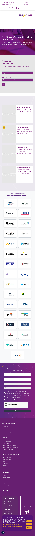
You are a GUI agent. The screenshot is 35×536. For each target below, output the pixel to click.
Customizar (28, 520)
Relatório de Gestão (7, 437)
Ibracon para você (7, 457)
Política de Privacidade (8, 449)
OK (3, 84)
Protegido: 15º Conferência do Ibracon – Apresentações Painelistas (25, 150)
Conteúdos (5, 463)
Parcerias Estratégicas (8, 432)
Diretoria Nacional (7, 481)
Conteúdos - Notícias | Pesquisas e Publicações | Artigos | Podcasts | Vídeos (17, 392)
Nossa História (6, 426)
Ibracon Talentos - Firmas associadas (11, 447)
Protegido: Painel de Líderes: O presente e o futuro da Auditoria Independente (24, 170)
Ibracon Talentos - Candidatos (9, 445)
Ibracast (4, 465)
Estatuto (5, 475)
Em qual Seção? (7, 77)
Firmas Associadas (7, 439)
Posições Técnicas (10, 399)
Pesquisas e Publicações (8, 467)
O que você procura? (8, 70)
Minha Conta (6, 493)
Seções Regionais (7, 435)
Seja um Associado (7, 441)
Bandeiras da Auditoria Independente (11, 430)
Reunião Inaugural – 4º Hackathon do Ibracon (24, 109)
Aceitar (28, 527)
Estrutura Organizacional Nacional (10, 433)
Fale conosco (9, 498)
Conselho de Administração (9, 479)
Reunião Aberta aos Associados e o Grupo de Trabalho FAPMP (24, 130)
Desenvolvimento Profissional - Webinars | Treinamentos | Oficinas (17, 396)
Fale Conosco (6, 443)
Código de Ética (6, 477)
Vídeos (4, 461)
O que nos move (6, 428)
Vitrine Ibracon (26, 3)
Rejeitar (28, 524)
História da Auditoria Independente (8, 3)
